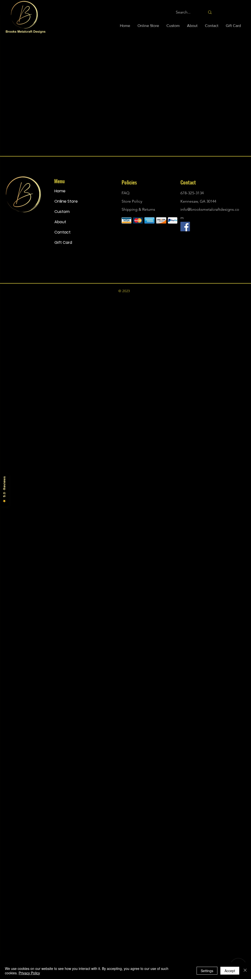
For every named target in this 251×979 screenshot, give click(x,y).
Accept (230, 970)
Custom (62, 211)
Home (59, 191)
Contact (62, 232)
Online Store (66, 201)
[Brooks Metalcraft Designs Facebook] (185, 226)
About (60, 222)
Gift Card (63, 242)
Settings (207, 970)
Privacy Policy (29, 972)
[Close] (245, 970)
